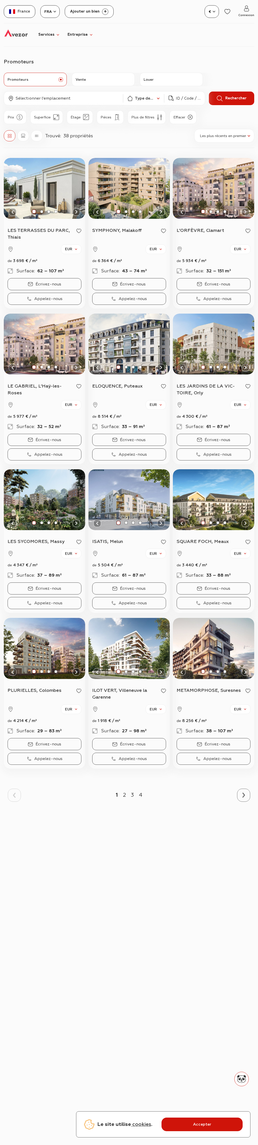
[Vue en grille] (9, 135)
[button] (63, 98)
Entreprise (78, 34)
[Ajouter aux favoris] (78, 231)
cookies (141, 1124)
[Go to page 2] (243, 795)
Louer (149, 79)
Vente (81, 79)
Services (46, 34)
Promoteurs (18, 79)
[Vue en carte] (23, 135)
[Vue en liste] (37, 135)
